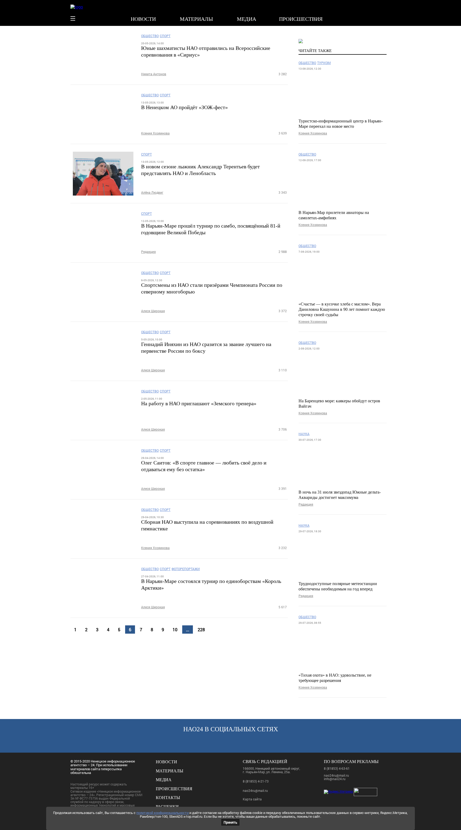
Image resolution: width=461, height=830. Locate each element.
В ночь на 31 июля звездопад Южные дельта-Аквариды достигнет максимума (340, 495)
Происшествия (301, 19)
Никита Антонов (153, 74)
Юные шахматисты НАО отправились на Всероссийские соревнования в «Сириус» (205, 51)
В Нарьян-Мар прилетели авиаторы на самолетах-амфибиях (334, 215)
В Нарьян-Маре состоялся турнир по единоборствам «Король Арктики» (211, 584)
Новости (143, 19)
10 (175, 629)
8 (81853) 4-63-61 (337, 768)
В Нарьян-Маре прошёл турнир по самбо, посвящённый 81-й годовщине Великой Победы (210, 229)
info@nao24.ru (334, 779)
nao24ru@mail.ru (255, 790)
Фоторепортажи (186, 569)
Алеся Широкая (153, 311)
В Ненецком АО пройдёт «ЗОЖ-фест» (184, 107)
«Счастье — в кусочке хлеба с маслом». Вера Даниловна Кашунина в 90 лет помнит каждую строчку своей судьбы (342, 309)
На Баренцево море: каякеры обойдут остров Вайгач (339, 403)
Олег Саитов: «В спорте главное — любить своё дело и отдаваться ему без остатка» (204, 466)
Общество (150, 36)
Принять (230, 822)
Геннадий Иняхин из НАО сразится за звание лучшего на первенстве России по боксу (206, 347)
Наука (304, 434)
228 (201, 629)
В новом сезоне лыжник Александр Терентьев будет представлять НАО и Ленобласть (200, 170)
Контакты (168, 797)
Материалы (196, 19)
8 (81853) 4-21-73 (256, 781)
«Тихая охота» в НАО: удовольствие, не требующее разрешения (335, 678)
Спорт (165, 36)
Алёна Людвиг (152, 192)
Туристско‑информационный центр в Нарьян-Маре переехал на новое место (341, 124)
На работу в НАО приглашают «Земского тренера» (198, 403)
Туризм (324, 63)
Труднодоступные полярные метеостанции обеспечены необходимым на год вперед (338, 586)
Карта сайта (252, 799)
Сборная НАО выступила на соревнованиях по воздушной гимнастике (207, 525)
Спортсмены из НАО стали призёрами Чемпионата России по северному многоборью (211, 288)
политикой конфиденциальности (162, 812)
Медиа (246, 19)
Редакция (148, 251)
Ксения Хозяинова (155, 133)
